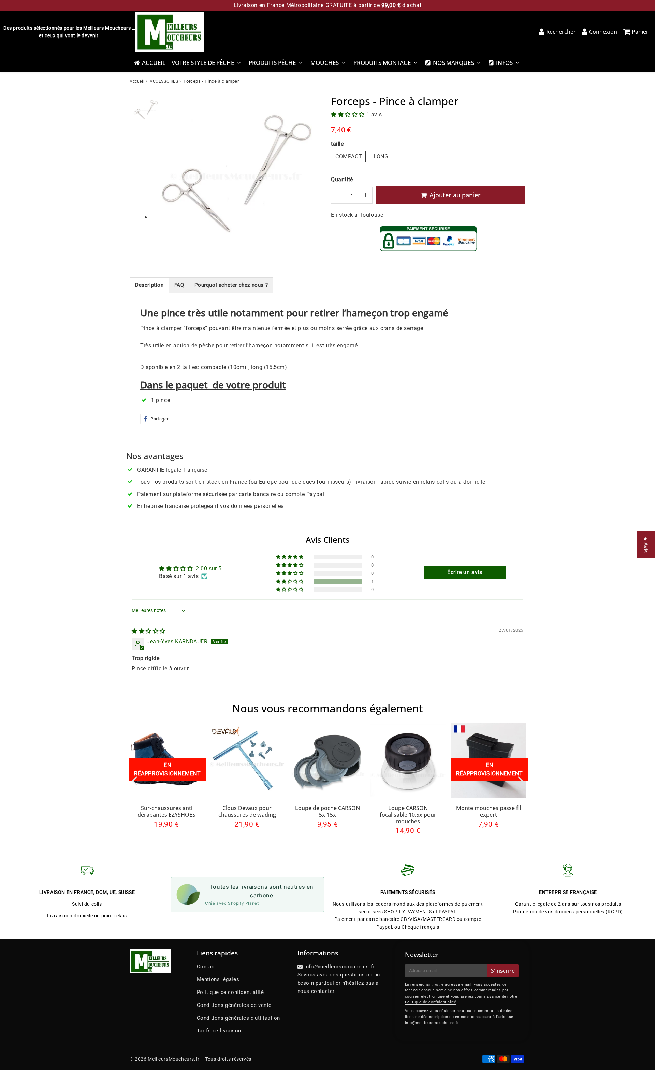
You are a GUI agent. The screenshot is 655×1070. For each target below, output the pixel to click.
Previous (134, 780)
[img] (148, 631)
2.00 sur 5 (209, 568)
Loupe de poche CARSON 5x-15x (327, 811)
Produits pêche (272, 63)
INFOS (504, 63)
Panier (640, 31)
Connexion (603, 31)
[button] (348, 114)
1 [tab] (145, 217)
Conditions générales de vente (234, 1005)
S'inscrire (503, 970)
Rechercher (561, 31)
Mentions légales (218, 979)
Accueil (153, 63)
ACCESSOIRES (164, 81)
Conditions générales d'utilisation (238, 1018)
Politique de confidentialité (230, 992)
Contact (206, 967)
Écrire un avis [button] (464, 572)
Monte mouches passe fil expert (488, 811)
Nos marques (453, 63)
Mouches (324, 63)
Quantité (342, 179)
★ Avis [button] (646, 544)
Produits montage (382, 63)
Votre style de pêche (203, 63)
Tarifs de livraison (219, 1031)
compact (348, 156)
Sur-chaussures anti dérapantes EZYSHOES (166, 811)
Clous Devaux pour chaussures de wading (247, 811)
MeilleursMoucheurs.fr (174, 1059)
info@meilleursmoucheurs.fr (432, 1023)
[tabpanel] (145, 109)
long (381, 156)
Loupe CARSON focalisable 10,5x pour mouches (408, 814)
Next (520, 780)
